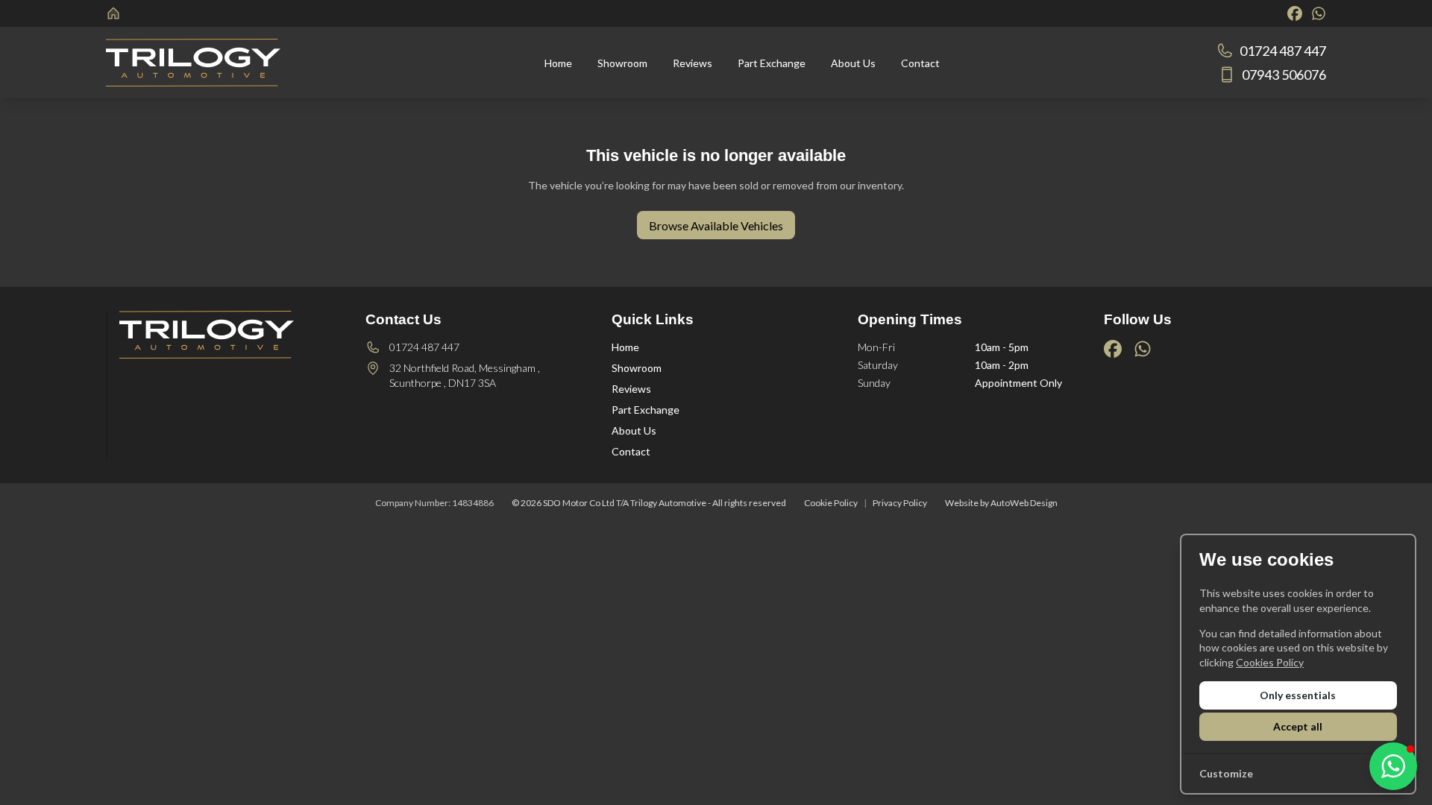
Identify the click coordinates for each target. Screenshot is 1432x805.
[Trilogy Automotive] (115, 13)
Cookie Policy (831, 502)
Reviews (631, 388)
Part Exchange (645, 409)
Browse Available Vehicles (716, 225)
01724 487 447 (424, 347)
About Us (634, 430)
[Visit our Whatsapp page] (1318, 13)
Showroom (637, 368)
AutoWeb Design (1024, 502)
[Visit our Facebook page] (1294, 13)
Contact (631, 451)
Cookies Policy (1270, 662)
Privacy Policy (900, 502)
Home (625, 347)
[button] (1393, 766)
